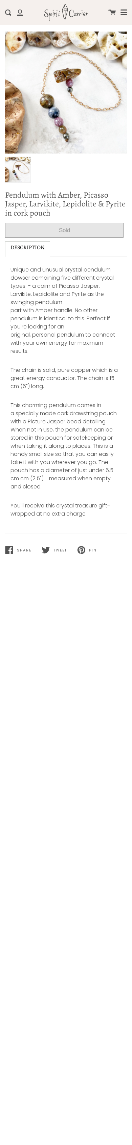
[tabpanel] (66, 93)
